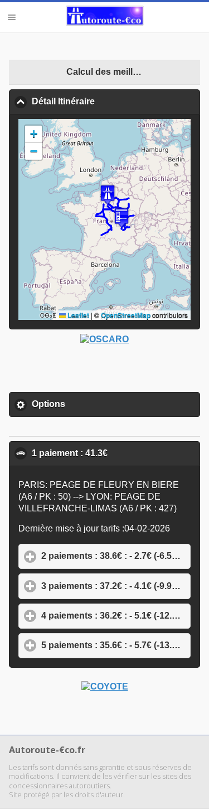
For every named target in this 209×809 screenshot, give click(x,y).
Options (100, 404)
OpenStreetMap (125, 315)
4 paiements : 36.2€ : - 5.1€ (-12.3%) (116, 615)
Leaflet (77, 315)
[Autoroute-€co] (105, 17)
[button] (107, 194)
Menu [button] (12, 17)
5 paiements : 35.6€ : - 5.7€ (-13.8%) (116, 645)
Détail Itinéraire (116, 101)
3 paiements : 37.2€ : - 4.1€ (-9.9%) (116, 586)
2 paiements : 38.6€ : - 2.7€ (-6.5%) (116, 556)
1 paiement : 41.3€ (116, 453)
